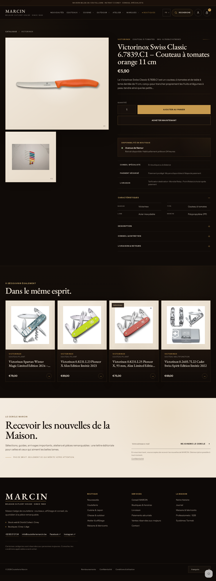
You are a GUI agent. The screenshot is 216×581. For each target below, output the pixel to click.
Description (125, 226)
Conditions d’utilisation (125, 569)
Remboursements (88, 569)
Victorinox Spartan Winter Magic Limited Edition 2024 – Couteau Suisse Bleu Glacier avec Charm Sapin (30, 364)
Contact (136, 525)
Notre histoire (182, 500)
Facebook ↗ (55, 534)
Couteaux (72, 12)
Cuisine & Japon (95, 510)
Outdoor (102, 12)
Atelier (117, 12)
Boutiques (149, 12)
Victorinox (124, 39)
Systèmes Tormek (185, 520)
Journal (179, 505)
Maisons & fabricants (97, 525)
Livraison (136, 510)
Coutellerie (92, 505)
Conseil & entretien (129, 236)
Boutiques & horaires (142, 505)
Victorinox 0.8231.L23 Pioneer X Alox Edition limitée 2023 (81, 364)
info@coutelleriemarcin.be (34, 534)
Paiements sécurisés (142, 515)
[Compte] (198, 12)
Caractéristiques (128, 198)
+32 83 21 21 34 (12, 534)
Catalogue (11, 32)
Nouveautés (57, 12)
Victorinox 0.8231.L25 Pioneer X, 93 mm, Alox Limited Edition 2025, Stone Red (134, 364)
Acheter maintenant (164, 120)
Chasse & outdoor (96, 515)
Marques (132, 12)
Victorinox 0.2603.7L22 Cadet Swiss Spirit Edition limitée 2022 (186, 364)
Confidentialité (137, 459)
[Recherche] (182, 12)
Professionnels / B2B (186, 515)
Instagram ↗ (69, 534)
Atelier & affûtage (95, 520)
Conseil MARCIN (139, 500)
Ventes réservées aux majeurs (146, 520)
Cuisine (87, 12)
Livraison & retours (129, 246)
